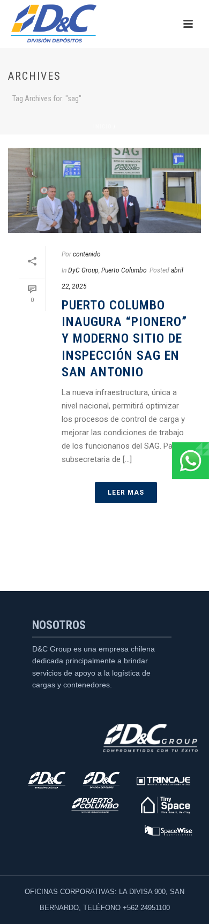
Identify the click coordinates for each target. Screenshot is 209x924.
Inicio (102, 127)
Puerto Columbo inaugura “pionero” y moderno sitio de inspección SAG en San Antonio (124, 339)
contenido (87, 254)
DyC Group (83, 270)
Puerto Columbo (124, 270)
